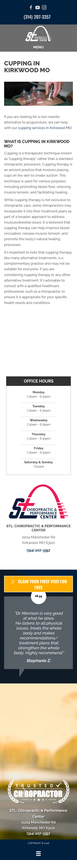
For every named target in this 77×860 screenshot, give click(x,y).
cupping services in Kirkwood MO (45, 128)
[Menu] (38, 853)
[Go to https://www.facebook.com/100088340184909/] (31, 8)
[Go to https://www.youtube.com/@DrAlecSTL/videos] (37, 8)
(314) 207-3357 (37, 16)
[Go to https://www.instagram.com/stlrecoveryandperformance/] (44, 8)
